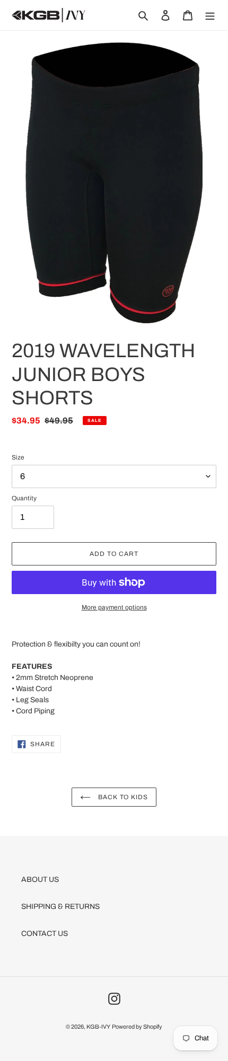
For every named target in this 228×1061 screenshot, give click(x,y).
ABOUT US (40, 879)
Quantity (24, 498)
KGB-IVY (98, 1026)
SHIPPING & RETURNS (60, 906)
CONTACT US (44, 934)
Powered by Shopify (137, 1026)
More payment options (114, 607)
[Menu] (210, 15)
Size (18, 457)
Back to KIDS (122, 797)
